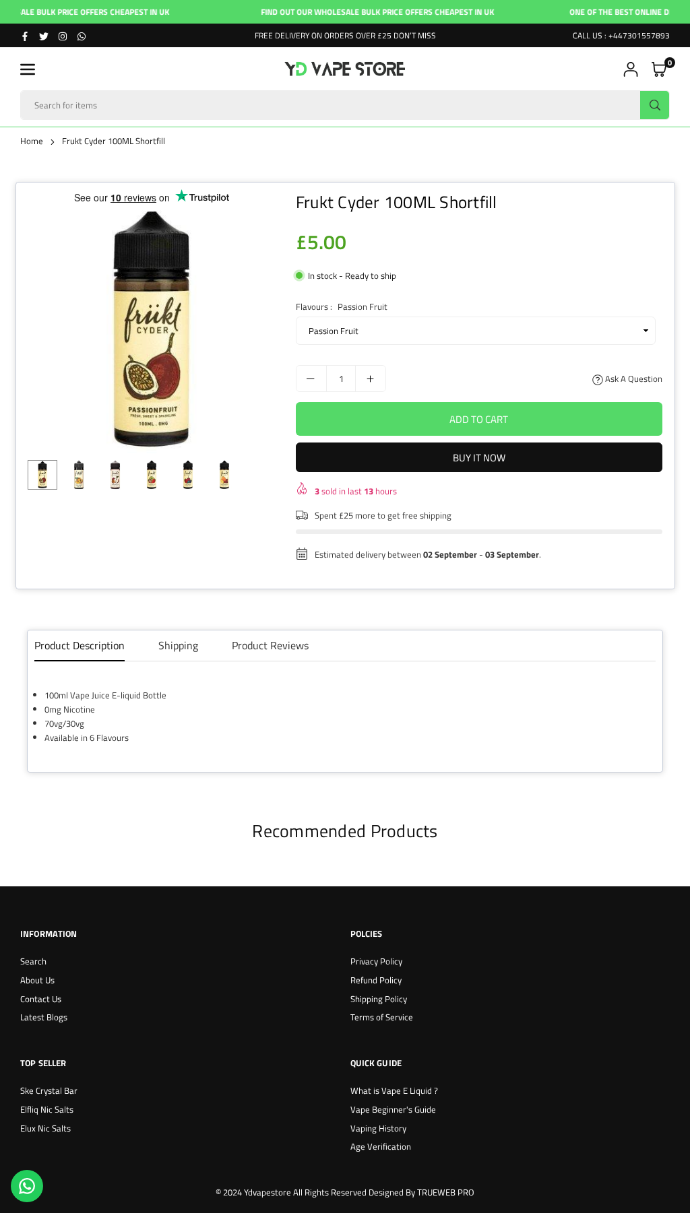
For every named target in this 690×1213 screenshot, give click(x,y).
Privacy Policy (376, 961)
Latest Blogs (43, 1017)
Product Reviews (270, 645)
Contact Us (40, 999)
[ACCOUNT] (631, 69)
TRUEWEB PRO (445, 1192)
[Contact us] (27, 1186)
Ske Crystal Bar (48, 1090)
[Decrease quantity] (311, 378)
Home (31, 140)
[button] (27, 69)
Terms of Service (381, 1017)
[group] (152, 329)
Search (33, 961)
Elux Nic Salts (45, 1128)
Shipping (178, 645)
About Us (37, 980)
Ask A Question (632, 378)
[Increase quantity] (370, 378)
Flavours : (341, 306)
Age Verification (380, 1146)
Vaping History (378, 1128)
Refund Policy (376, 980)
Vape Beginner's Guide (393, 1109)
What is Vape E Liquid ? (394, 1090)
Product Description (79, 645)
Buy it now (479, 457)
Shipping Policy (378, 999)
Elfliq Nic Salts (46, 1109)
